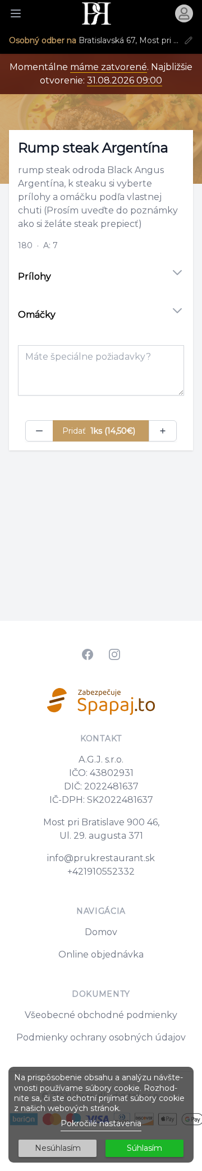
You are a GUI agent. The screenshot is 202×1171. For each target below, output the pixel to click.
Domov (101, 932)
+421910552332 (101, 871)
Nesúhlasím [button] (58, 1148)
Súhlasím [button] (144, 1148)
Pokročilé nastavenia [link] (101, 1123)
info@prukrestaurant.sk (101, 858)
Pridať (98, 431)
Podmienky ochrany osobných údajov (101, 1037)
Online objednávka (101, 954)
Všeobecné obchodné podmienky (101, 1015)
